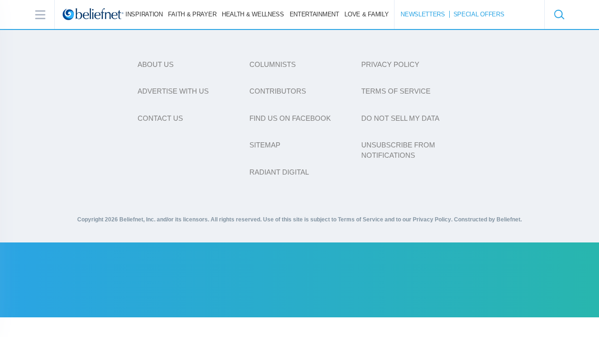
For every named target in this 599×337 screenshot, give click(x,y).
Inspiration (144, 14)
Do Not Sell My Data (400, 118)
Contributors (277, 91)
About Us (156, 64)
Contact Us (160, 118)
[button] (558, 14)
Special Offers (478, 14)
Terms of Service (396, 91)
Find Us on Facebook (290, 118)
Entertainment (314, 14)
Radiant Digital (279, 172)
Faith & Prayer (192, 14)
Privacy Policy (390, 64)
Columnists (272, 64)
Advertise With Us (173, 91)
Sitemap (264, 145)
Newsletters (423, 14)
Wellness (253, 14)
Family (366, 14)
